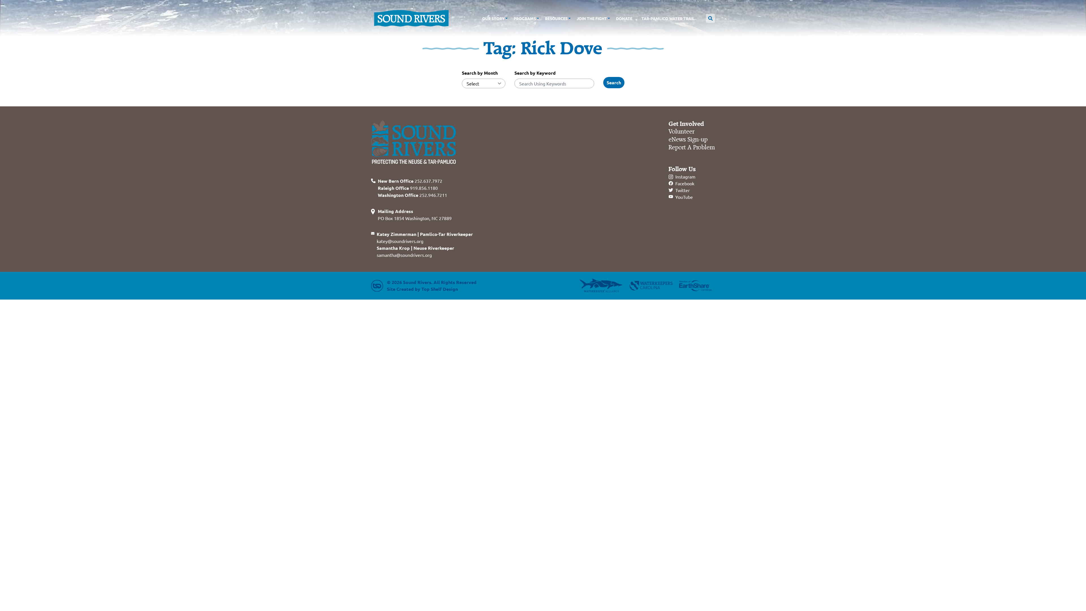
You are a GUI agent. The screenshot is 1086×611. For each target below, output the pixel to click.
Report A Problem (692, 147)
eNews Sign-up (688, 139)
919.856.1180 (408, 188)
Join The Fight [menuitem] (592, 18)
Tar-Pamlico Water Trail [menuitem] (668, 18)
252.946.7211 (412, 195)
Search (614, 82)
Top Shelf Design (439, 289)
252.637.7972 (410, 181)
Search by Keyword (535, 73)
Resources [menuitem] (556, 18)
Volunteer (681, 131)
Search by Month (480, 73)
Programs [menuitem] (525, 18)
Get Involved (686, 124)
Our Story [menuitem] (493, 18)
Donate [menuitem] (624, 18)
